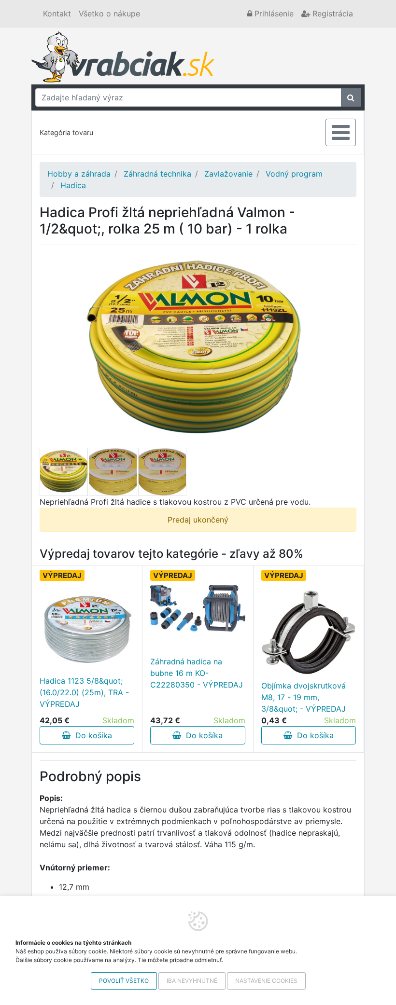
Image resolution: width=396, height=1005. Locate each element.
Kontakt (57, 13)
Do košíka (91, 735)
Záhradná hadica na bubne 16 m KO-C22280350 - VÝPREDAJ (196, 673)
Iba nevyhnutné (192, 980)
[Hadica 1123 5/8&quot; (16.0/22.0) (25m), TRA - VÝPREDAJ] (87, 627)
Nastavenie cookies (266, 980)
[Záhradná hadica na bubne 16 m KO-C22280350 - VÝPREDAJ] (197, 608)
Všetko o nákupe (109, 13)
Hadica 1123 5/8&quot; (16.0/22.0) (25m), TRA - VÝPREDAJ (84, 692)
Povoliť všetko (124, 980)
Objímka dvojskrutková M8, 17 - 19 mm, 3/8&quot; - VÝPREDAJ (303, 697)
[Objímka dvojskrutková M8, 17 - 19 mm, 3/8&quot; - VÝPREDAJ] (308, 632)
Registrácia (331, 13)
